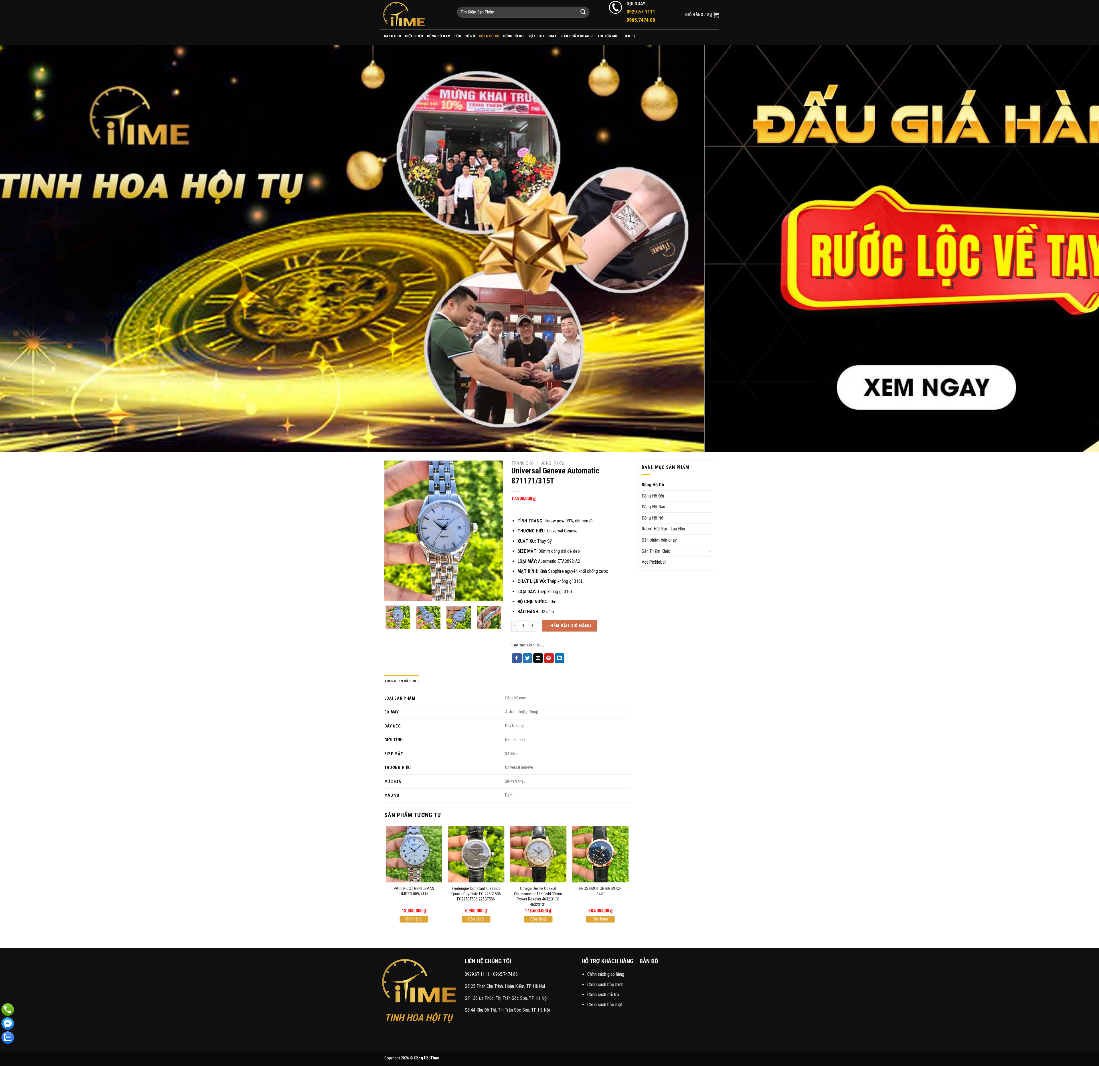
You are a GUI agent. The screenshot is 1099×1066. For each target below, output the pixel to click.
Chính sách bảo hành (605, 984)
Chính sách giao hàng (605, 974)
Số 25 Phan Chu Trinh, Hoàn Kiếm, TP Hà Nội (505, 986)
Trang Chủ (391, 36)
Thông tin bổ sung (401, 681)
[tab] (401, 681)
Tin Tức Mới (608, 36)
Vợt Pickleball (543, 36)
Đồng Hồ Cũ (489, 36)
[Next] (1070, 248)
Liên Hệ (628, 36)
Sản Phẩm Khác (575, 36)
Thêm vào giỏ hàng (569, 625)
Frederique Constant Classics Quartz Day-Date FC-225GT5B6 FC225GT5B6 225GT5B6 (476, 894)
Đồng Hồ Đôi (514, 36)
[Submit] (583, 12)
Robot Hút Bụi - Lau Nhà (663, 529)
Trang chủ (522, 463)
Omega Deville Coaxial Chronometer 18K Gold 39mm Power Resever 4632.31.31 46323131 (538, 896)
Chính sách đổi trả (603, 994)
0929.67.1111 (477, 974)
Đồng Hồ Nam (438, 36)
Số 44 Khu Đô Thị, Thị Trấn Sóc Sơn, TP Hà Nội (507, 1010)
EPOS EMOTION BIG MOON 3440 (600, 891)
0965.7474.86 (505, 974)
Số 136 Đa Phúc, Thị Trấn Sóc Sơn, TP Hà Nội (506, 998)
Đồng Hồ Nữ (464, 36)
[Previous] (29, 248)
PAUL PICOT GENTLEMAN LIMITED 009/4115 (414, 891)
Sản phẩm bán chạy (659, 540)
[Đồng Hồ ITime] (414, 14)
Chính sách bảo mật (604, 1004)
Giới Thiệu (414, 36)
